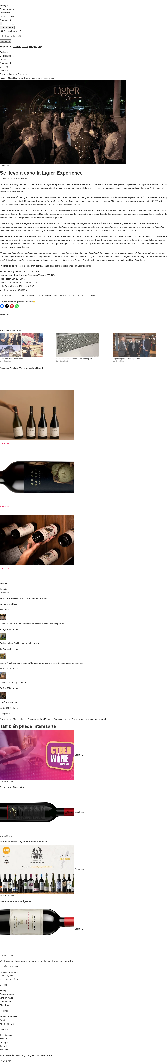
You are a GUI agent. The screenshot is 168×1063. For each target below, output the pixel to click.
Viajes (3, 59)
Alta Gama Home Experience (11, 359)
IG (1, 1061)
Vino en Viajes (7, 16)
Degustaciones (7, 9)
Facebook (14, 368)
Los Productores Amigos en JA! (18, 901)
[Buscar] (1, 24)
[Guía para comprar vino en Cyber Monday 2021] (83, 345)
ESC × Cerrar (7, 27)
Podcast (7, 24)
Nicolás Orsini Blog (12, 2)
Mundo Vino (20, 719)
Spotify (3, 1020)
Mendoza (17, 46)
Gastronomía (6, 20)
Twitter (22, 368)
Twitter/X (4, 1046)
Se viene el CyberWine (12, 787)
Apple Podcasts (7, 1024)
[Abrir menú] (13, 24)
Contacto (4, 70)
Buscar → (5, 41)
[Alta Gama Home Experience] (27, 345)
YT (4, 1061)
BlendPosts (5, 13)
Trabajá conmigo (7, 1035)
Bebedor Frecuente (8, 1016)
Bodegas (4, 5)
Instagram (4, 1042)
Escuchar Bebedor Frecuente (13, 74)
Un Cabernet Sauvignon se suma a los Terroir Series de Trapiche (36, 961)
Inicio (2, 78)
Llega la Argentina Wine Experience (126, 359)
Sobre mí (4, 67)
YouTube (4, 1050)
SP (9, 1061)
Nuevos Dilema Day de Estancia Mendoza (23, 841)
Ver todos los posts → (10, 580)
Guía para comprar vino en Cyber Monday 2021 (75, 359)
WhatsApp (31, 368)
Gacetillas (12, 78)
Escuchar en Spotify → (10, 604)
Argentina (94, 719)
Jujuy (40, 46)
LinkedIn (40, 368)
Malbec (25, 46)
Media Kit (4, 1039)
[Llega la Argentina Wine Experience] (139, 345)
